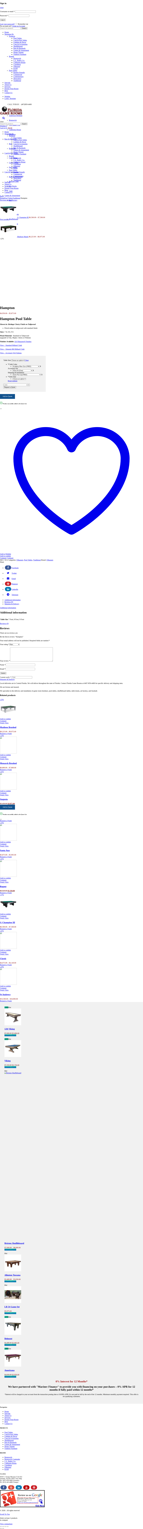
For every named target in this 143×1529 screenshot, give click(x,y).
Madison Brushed (8, 727)
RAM (15, 68)
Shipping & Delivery (11, 604)
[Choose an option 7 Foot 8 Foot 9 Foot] (19, 379)
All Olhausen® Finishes (22, 342)
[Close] (1, 408)
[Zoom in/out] (7, 1526)
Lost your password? (7, 24)
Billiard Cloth (14, 181)
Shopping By (9, 34)
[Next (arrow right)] (3, 1528)
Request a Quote (9, 387)
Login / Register (10, 98)
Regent (3, 886)
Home (6, 32)
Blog (6, 91)
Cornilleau (17, 64)
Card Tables (13, 158)
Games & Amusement (21, 50)
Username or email (7, 11)
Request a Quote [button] (6, 821)
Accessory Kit (13, 368)
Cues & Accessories (20, 44)
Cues (11, 191)
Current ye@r (5, 677)
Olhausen (16, 66)
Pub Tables (13, 167)
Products (12, 36)
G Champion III (23, 217)
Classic (3, 958)
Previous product (6, 200)
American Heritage (15, 116)
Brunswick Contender (12, 1459)
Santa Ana (5, 850)
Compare (3, 558)
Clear (27, 360)
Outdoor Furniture (19, 54)
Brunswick (17, 58)
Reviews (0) (8, 602)
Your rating (4, 644)
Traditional (17, 81)
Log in (3, 20)
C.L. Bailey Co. (19, 60)
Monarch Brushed (8, 763)
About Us (7, 85)
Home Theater (18, 52)
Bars (10, 144)
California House (19, 62)
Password (4, 16)
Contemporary (18, 77)
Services (7, 87)
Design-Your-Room (11, 89)
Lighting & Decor (19, 42)
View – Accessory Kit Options (11, 353)
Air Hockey (13, 200)
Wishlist (7, 96)
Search (24, 28)
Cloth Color (12, 364)
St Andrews (5, 994)
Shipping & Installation (16, 373)
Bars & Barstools (19, 48)
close (2, 8)
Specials (7, 83)
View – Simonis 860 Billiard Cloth (12, 349)
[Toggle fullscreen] (5, 1526)
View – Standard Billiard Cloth (11, 345)
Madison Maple (23, 237)
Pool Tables (17, 38)
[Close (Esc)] (1, 1526)
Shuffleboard (18, 46)
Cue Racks (13, 186)
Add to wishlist (5, 556)
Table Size (7, 360)
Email (2, 669)
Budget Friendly (19, 72)
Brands (11, 56)
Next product (4, 219)
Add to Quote (7, 396)
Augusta (4, 799)
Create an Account (18, 26)
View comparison (6, 1524)
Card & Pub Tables (20, 40)
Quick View (4, 723)
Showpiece (17, 79)
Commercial (17, 75)
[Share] (3, 1526)
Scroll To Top (5, 1514)
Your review (5, 661)
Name (3, 665)
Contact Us (8, 93)
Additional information (12, 600)
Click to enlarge (5, 302)
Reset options (12, 381)
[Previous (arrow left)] (1, 1528)
